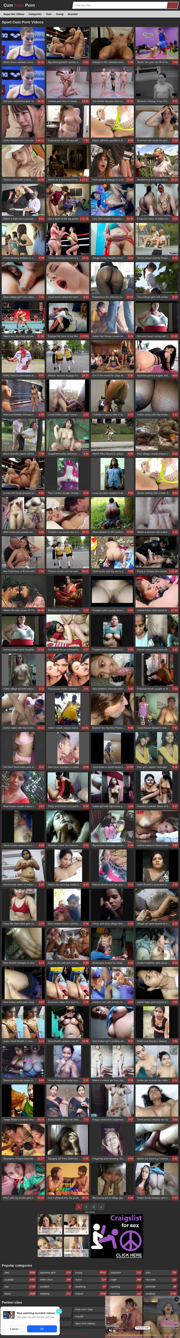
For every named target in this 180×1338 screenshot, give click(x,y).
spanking (90, 1286)
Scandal (73, 14)
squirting (125, 1286)
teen (20, 1272)
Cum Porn (19, 5)
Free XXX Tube (84, 1309)
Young (60, 14)
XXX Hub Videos (155, 1316)
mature (90, 1293)
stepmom (125, 1272)
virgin (125, 1279)
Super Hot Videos (14, 14)
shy (20, 1286)
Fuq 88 (79, 1316)
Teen (49, 14)
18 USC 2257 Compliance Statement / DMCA (66, 1333)
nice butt (161, 1279)
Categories (35, 14)
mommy (125, 1293)
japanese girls (55, 1272)
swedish (55, 1286)
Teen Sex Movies (120, 1316)
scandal (20, 1279)
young (90, 1272)
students (161, 1293)
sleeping (55, 1293)
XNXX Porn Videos (157, 1309)
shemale (161, 1286)
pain (161, 1272)
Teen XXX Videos (85, 1323)
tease (20, 1293)
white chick (55, 1279)
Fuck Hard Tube (119, 1309)
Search (172, 5)
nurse (90, 1279)
